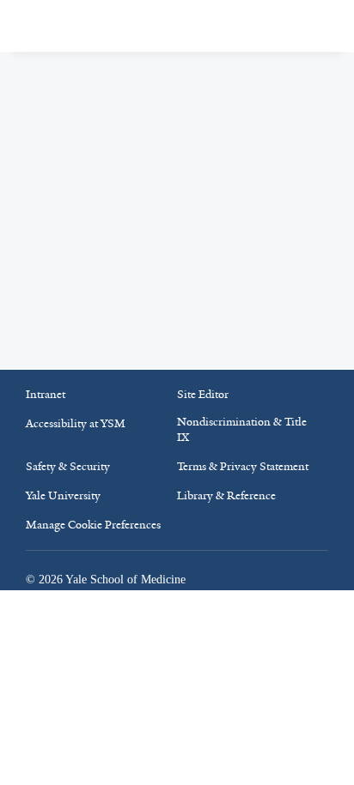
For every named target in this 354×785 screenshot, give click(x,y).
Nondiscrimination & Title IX (242, 429)
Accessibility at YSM (75, 423)
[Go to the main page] (109, 26)
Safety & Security (68, 466)
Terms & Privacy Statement (242, 466)
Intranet (45, 394)
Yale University (63, 495)
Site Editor (203, 394)
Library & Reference (226, 495)
